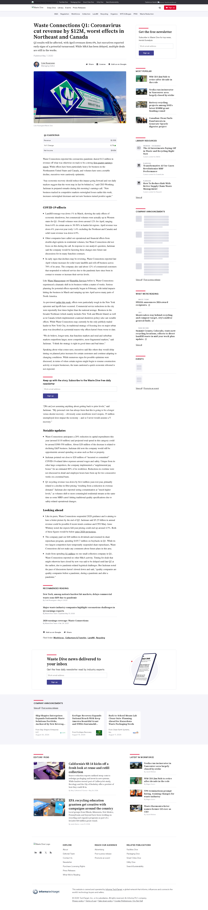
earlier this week (63, 302)
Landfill (95, 14)
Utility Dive (100, 2)
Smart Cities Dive (88, 2)
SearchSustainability (112, 2)
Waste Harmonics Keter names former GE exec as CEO (157, 809)
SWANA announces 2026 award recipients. (152, 303)
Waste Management (57, 280)
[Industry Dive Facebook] (40, 852)
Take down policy (105, 901)
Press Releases (79, 8)
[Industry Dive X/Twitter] (45, 852)
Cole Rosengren (48, 63)
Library (61, 8)
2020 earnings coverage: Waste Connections (65, 620)
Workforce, (59, 637)
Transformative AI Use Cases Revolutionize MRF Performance (158, 168)
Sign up (172, 7)
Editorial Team (69, 853)
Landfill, (92, 637)
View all (139, 197)
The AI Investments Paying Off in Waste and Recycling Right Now (159, 151)
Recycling (104, 14)
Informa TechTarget (114, 889)
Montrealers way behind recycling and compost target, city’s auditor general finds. (154, 318)
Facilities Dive (63, 2)
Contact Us (67, 858)
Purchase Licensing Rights (74, 866)
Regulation (64, 14)
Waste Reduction (147, 14)
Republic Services (78, 280)
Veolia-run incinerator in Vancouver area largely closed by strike (161, 92)
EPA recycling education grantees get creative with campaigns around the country (91, 804)
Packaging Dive (75, 2)
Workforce (75, 14)
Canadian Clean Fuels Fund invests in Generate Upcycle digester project (160, 122)
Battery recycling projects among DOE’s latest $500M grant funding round (161, 106)
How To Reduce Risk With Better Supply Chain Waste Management (157, 186)
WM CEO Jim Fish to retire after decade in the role (160, 79)
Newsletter (67, 862)
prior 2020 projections (85, 531)
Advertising (99, 849)
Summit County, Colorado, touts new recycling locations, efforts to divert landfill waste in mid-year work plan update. (156, 335)
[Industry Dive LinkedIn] (35, 852)
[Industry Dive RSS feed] (50, 852)
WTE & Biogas (125, 14)
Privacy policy (78, 901)
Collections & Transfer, (76, 637)
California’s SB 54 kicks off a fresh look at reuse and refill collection (89, 768)
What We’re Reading (71, 874)
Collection (86, 14)
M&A (56, 14)
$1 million (70, 553)
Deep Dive (51, 8)
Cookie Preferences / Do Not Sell (128, 901)
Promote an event (151, 388)
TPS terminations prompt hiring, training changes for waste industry (159, 793)
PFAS (135, 14)
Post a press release (152, 279)
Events (68, 8)
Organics (114, 14)
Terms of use (90, 901)
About (65, 849)
